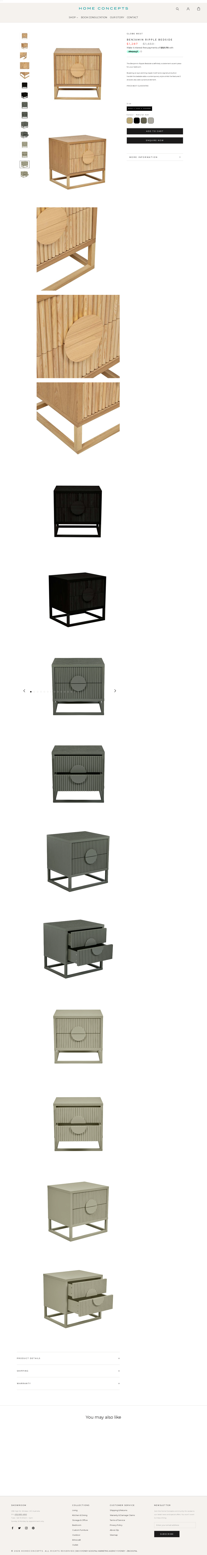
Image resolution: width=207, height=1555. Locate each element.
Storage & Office (80, 1520)
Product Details (28, 1358)
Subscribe (167, 1534)
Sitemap (114, 1535)
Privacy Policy (116, 1525)
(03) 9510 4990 (21, 1514)
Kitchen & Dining (79, 1515)
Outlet (75, 1545)
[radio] (139, 108)
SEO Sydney (82, 1551)
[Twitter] (19, 1528)
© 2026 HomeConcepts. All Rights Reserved (42, 1551)
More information (143, 157)
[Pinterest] (33, 1528)
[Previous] (24, 690)
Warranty (24, 1383)
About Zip (114, 1530)
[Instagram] (26, 1528)
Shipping (23, 1371)
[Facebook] (12, 1528)
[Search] (177, 8)
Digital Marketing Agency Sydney (107, 1551)
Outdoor (76, 1535)
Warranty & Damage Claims (122, 1515)
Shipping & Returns (118, 1510)
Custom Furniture (80, 1530)
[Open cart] (198, 8)
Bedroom (76, 1525)
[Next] (115, 690)
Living (74, 1510)
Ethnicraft (76, 1540)
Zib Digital (132, 1551)
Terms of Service (117, 1520)
